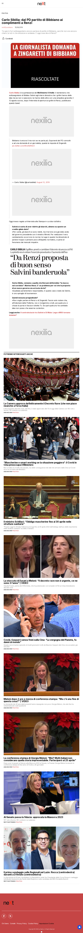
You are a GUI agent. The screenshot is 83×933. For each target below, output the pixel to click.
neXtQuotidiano (7, 27)
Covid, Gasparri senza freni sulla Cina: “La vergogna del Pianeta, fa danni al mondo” (40, 641)
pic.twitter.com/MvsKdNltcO (23, 146)
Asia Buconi (8, 412)
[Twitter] (9, 915)
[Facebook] (2, 915)
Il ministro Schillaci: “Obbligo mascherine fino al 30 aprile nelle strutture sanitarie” (37, 523)
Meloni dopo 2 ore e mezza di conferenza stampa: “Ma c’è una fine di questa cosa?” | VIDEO (41, 700)
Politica (5, 13)
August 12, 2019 (43, 182)
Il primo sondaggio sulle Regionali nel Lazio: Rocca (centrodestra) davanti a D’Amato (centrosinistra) (39, 873)
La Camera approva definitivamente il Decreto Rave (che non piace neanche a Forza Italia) (40, 404)
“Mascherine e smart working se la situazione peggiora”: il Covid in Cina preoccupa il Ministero (40, 463)
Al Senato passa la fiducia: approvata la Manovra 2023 (33, 817)
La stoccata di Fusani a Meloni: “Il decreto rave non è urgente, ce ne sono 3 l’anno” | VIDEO (40, 582)
